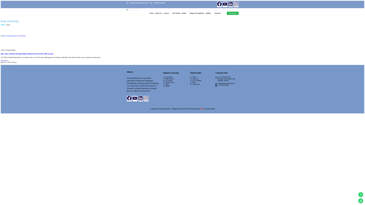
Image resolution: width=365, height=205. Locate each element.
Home (152, 13)
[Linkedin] (230, 4)
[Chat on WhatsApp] (360, 194)
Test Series (176, 13)
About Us (158, 13)
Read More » (5, 60)
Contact (217, 13)
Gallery (208, 13)
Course (166, 13)
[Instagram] (236, 4)
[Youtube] (225, 4)
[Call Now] (360, 200)
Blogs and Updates (197, 13)
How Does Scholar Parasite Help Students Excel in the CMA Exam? (27, 54)
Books (184, 13)
